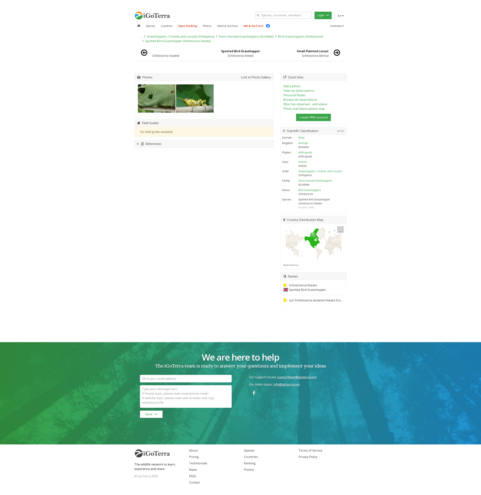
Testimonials (198, 463)
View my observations (298, 91)
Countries (166, 26)
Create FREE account (313, 117)
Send (148, 414)
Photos (207, 26)
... (142, 36)
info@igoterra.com (286, 384)
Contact (194, 482)
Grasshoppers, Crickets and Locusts (181, 36)
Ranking (250, 463)
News (193, 470)
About (193, 450)
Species (150, 26)
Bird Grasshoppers (300, 36)
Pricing (194, 457)
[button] (142, 36)
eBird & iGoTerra (227, 26)
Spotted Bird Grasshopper (178, 41)
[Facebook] (268, 26)
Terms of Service (310, 450)
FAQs (192, 476)
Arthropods (305, 152)
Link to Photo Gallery (256, 77)
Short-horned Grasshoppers (246, 36)
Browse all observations (300, 100)
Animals (303, 143)
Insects (302, 162)
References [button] (153, 144)
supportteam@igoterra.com (297, 377)
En (340, 16)
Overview (336, 26)
